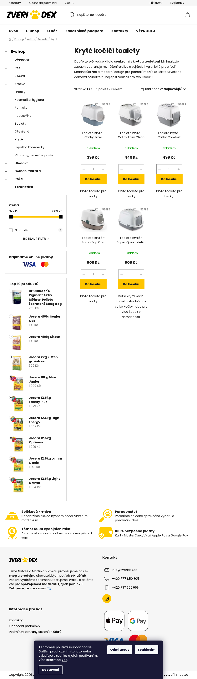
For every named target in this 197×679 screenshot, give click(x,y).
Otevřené (22, 131)
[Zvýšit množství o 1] (103, 169)
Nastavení (50, 669)
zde (64, 660)
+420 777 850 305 (125, 579)
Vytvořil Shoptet (176, 675)
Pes (17, 68)
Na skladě (38, 230)
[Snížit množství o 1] (84, 169)
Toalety (20, 123)
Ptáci (19, 179)
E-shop (18, 51)
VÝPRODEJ (23, 60)
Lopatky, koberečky (29, 147)
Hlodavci (22, 163)
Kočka (20, 76)
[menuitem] (13, 31)
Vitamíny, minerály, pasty (34, 155)
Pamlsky (21, 107)
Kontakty (15, 3)
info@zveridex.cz (124, 570)
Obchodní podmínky (43, 3)
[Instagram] (106, 598)
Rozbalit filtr (34, 238)
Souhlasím (146, 649)
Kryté (19, 139)
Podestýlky (23, 115)
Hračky (20, 92)
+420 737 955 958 (125, 588)
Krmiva (20, 84)
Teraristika (24, 187)
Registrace (177, 3)
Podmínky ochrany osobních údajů (35, 632)
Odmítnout (119, 649)
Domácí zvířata (28, 171)
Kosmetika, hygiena (29, 100)
